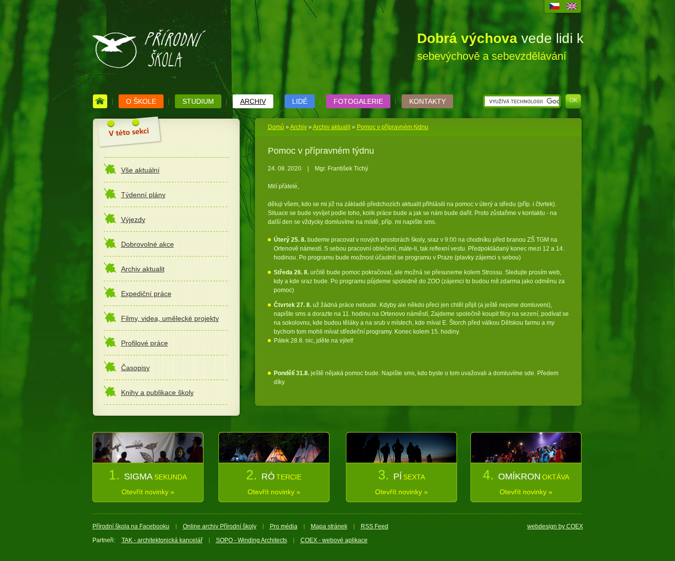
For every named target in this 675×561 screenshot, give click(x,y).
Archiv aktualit (331, 127)
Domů (276, 127)
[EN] (572, 7)
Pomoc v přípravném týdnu (392, 127)
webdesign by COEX (555, 526)
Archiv (298, 127)
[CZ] (554, 7)
